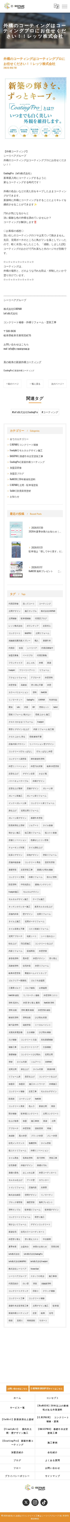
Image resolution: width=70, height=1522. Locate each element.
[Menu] (64, 6)
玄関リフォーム (44, 913)
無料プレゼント (46, 1202)
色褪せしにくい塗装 (39, 840)
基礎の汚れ (42, 1165)
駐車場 (56, 1305)
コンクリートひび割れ (31, 1054)
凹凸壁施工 (26, 943)
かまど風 (43, 773)
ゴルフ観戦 (30, 987)
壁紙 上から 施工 (42, 714)
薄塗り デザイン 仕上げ (19, 729)
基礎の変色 (13, 1172)
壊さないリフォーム (17, 1224)
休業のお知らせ (40, 1246)
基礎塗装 (13, 869)
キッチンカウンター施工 (19, 906)
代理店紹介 (13, 1283)
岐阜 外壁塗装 (53, 766)
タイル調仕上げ (36, 847)
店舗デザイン (33, 788)
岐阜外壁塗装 (14, 973)
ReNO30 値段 (14, 995)
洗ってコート (29, 603)
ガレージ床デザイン (17, 817)
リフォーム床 (14, 1076)
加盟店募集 (13, 655)
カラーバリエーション (18, 692)
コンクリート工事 (16, 1298)
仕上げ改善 (13, 1120)
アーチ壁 (31, 1179)
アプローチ (36, 677)
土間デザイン (14, 610)
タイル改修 (48, 825)
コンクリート (14, 633)
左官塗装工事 (27, 869)
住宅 (51, 1312)
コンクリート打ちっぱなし (20, 751)
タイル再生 (13, 1157)
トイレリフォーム (16, 1187)
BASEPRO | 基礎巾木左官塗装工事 (26, 456)
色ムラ (32, 1106)
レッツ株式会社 (15, 625)
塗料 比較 (13, 1009)
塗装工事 (53, 1157)
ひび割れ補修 (45, 1032)
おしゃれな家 (29, 1172)
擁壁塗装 (31, 1202)
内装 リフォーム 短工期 (43, 729)
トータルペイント (43, 1024)
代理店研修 (13, 603)
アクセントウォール (17, 677)
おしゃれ (31, 662)
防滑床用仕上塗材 (16, 825)
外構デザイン (39, 780)
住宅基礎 (13, 1165)
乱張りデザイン (15, 854)
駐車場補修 (26, 618)
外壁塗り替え (14, 1239)
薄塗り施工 (40, 1216)
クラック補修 (49, 1290)
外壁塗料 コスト (51, 995)
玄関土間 (49, 1054)
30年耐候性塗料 (38, 758)
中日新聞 (47, 1239)
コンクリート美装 (16, 1106)
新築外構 (51, 1069)
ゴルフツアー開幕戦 (17, 980)
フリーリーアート (27, 670)
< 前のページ (12, 383)
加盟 (25, 1120)
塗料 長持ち (14, 1002)
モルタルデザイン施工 (18, 899)
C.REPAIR (41, 699)
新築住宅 (13, 1231)
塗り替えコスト (32, 1239)
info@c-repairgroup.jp (18, 348)
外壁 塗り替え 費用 (31, 1002)
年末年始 (53, 699)
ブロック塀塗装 (15, 1202)
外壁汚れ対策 (37, 766)
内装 (26, 706)
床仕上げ (13, 810)
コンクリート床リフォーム (42, 803)
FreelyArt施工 (14, 891)
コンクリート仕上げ (44, 943)
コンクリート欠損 (29, 1039)
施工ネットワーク (37, 1083)
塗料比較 (27, 1017)
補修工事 (13, 1046)
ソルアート (34, 825)
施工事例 (35, 1120)
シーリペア (32, 647)
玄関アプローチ (15, 936)
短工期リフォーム (33, 832)
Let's (18, 706)
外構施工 (53, 1083)
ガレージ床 (48, 788)
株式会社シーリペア (17, 1268)
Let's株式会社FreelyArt (39, 1261)
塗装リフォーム (50, 854)
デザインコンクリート (40, 1224)
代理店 (12, 647)
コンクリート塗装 (16, 876)
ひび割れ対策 (41, 1017)
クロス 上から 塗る (17, 736)
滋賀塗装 (27, 1024)
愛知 (11, 706)
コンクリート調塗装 (17, 758)
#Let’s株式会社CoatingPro (25, 412)
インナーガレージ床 (17, 803)
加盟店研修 (16, 467)
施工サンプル (31, 610)
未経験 (12, 1135)
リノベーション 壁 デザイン (41, 743)
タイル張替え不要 (16, 928)
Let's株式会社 (14, 1253)
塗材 (11, 1061)
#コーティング (50, 412)
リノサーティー (15, 699)
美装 (53, 1106)
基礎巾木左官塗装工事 (18, 1305)
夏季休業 (13, 1246)
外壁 (49, 684)
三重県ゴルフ (14, 987)
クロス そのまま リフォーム (21, 721)
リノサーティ (47, 1194)
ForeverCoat (35, 1268)
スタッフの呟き (38, 1276)
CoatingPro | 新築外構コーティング (19, 370)
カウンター (44, 1179)
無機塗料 (33, 1143)
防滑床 (12, 1098)
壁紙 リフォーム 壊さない (20, 714)
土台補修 (31, 1032)
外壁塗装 (13, 684)
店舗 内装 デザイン (17, 743)
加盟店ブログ (17, 473)
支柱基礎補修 (47, 1039)
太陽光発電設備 (15, 1032)
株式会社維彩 (14, 1194)
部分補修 (13, 1113)
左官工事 (33, 1091)
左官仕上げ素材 (15, 788)
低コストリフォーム (17, 1150)
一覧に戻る (35, 383)
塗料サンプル (14, 1209)
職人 (37, 640)
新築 (49, 662)
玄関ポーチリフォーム (35, 921)
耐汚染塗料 (13, 1024)
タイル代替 (22, 1061)
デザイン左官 (29, 773)
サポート (43, 1320)
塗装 (35, 1283)
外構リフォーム (36, 876)
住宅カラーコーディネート (33, 1231)
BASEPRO (28, 633)
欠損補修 (47, 1046)
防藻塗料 (13, 884)
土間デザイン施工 (40, 1305)
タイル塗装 (46, 1143)
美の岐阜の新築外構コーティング (22, 362)
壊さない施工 (14, 832)
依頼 (11, 1320)
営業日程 (55, 1246)
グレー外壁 (52, 1135)
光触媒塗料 (46, 1283)
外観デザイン (27, 1165)
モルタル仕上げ (15, 1179)
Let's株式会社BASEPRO (17, 1261)
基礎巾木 (47, 640)
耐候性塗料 (13, 1017)
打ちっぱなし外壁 (44, 751)
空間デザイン (31, 1194)
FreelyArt (12, 670)
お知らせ (14, 496)
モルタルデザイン (31, 891)
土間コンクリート (51, 1113)
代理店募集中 (47, 647)
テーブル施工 (39, 899)
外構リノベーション (39, 1150)
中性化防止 (26, 884)
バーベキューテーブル (18, 780)
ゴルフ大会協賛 (38, 980)
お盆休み (25, 1246)
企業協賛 (43, 987)
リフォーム (44, 670)
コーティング (45, 603)
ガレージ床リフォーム (36, 795)
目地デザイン (33, 854)
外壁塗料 (49, 677)
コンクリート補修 (16, 1091)
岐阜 (43, 1312)
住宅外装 (27, 965)
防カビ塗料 (52, 876)
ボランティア (33, 625)
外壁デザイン (39, 958)
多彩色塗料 (13, 958)
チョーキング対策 (16, 847)
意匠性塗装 (50, 862)
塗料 (35, 692)
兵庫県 (44, 1187)
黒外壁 (26, 958)
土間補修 (13, 618)
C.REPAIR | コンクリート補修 (24, 444)
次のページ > (57, 383)
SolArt (55, 706)
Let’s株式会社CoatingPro (33, 1253)
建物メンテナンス (43, 884)
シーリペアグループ (17, 1276)
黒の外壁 (23, 1135)
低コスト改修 (51, 832)
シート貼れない (48, 936)
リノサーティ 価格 (31, 995)
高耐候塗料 (13, 965)
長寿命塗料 (28, 1157)
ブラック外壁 (37, 1135)
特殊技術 (31, 1320)
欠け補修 (13, 1039)
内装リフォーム (15, 950)
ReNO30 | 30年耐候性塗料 (22, 479)
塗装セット (44, 706)
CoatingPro (30, 699)
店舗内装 (33, 1187)
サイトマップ (52, 1475)
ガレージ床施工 (15, 795)
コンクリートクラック (18, 1290)
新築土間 (43, 1106)
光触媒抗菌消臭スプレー (19, 640)
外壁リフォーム (42, 965)
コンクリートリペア (30, 1046)
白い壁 (26, 1283)
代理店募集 (42, 655)
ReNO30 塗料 (49, 1002)
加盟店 (12, 1083)
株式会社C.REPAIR (48, 610)
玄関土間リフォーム (30, 810)
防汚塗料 (41, 1157)
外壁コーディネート (48, 1172)
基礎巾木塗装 (37, 817)
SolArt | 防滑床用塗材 (20, 490)
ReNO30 (44, 692)
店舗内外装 (13, 913)
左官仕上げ (13, 773)
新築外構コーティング (18, 1312)
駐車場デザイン (52, 1209)
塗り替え (53, 958)
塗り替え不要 (37, 684)
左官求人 (47, 625)
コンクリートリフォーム (19, 1216)
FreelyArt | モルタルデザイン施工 (26, 450)
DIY (33, 706)
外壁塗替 (43, 950)
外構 (41, 662)
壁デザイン (28, 913)
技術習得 (39, 1128)
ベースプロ (28, 655)
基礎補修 (13, 1054)
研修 (49, 1128)
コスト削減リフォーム (38, 928)
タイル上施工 (14, 921)
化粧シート (32, 936)
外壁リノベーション (17, 766)
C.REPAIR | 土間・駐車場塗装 (24, 485)
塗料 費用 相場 (27, 1009)
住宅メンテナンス (16, 1143)
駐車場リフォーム (33, 1209)
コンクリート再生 (33, 862)
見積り (20, 1320)
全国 (21, 647)
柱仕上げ (13, 943)
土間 (53, 1120)
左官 (35, 1312)
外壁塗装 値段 (44, 1009)
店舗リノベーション (17, 840)
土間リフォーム (42, 633)
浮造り (36, 1290)
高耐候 (24, 684)
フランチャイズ (15, 662)
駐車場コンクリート (30, 1113)
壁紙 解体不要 (35, 736)
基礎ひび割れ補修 (45, 869)
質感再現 (31, 950)
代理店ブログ (41, 618)
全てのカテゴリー (19, 439)
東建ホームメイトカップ (35, 973)
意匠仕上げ (30, 1076)
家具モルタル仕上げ (43, 906)
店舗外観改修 (14, 862)
